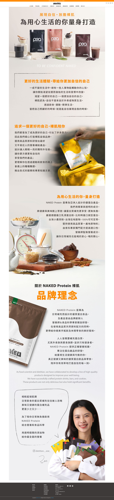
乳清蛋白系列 (52, 6)
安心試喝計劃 (46, 487)
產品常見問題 (46, 488)
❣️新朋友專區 (37, 6)
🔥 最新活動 (31, 6)
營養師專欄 (77, 6)
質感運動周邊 (72, 6)
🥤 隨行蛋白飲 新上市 (44, 6)
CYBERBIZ (52, 497)
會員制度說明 (46, 486)
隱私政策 (33, 488)
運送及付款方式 (46, 491)
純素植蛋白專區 (58, 6)
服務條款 (33, 490)
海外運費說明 (46, 492)
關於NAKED (83, 6)
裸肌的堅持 (33, 487)
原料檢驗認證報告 (46, 490)
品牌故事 (33, 486)
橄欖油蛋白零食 (65, 6)
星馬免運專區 (46, 494)
